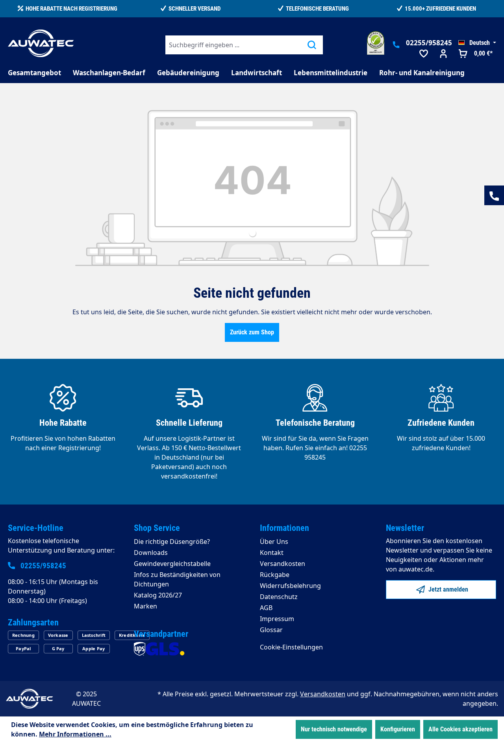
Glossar (271, 629)
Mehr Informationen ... (75, 734)
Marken (145, 606)
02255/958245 (429, 42)
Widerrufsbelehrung (290, 585)
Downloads (151, 552)
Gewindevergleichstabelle (172, 563)
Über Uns (274, 541)
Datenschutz (279, 596)
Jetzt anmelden (447, 589)
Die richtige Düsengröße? (172, 541)
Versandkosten (282, 563)
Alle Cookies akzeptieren (460, 729)
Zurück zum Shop (252, 332)
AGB (266, 607)
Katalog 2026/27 (158, 595)
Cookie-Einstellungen (291, 647)
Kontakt (272, 552)
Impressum (277, 618)
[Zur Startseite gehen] (41, 43)
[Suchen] (312, 44)
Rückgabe (274, 574)
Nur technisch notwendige (334, 729)
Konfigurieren (397, 729)
